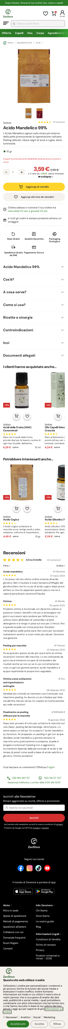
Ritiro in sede (10, 910)
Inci (6, 343)
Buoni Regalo (10, 943)
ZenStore (7, 122)
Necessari (11, 1017)
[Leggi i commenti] (45, 122)
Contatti (8, 948)
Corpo (40, 33)
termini (45, 828)
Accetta (39, 1024)
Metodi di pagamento (15, 921)
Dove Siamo (42, 916)
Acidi (38, 43)
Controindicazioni (18, 330)
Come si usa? (14, 305)
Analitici (25, 1017)
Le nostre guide (45, 921)
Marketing (49, 1017)
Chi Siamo (41, 910)
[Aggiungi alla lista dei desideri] (27, 416)
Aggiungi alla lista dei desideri (37, 196)
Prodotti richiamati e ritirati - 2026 (48, 957)
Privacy (40, 950)
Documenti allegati (19, 355)
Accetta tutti (17, 1024)
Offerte (6, 33)
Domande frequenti (14, 937)
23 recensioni (59, 122)
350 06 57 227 (52, 778)
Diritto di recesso (46, 944)
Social (37, 1017)
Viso (30, 33)
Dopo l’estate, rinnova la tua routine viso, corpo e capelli (34, 2)
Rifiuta (57, 1024)
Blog (38, 926)
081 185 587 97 (21, 778)
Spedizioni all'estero (14, 926)
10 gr (9, 151)
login (51, 767)
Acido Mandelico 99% (21, 267)
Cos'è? (8, 279)
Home (10, 42)
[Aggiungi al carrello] (16, 416)
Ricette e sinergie (18, 317)
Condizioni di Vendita (48, 939)
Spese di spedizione (14, 916)
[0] (53, 16)
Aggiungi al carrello (37, 186)
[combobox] (38, 23)
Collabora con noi (13, 932)
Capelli (19, 33)
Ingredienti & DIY (24, 43)
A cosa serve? (14, 292)
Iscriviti (34, 817)
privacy (59, 824)
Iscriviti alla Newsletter (31, 798)
